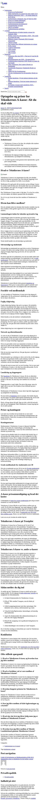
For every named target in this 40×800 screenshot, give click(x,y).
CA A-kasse (11, 51)
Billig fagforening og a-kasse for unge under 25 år (22, 13)
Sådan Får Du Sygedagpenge (16, 71)
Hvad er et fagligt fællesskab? (17, 20)
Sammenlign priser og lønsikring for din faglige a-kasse (17, 759)
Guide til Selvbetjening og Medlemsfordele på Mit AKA (17, 757)
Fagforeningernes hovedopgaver (17, 24)
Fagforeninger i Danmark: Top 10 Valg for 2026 (22, 19)
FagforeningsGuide (16, 108)
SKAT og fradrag (13, 27)
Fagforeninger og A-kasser (12, 746)
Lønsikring (7, 76)
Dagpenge (7, 54)
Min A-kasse (12, 52)
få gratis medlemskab (33, 468)
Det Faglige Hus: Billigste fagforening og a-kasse (22, 44)
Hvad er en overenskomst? (16, 22)
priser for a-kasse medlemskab (19, 500)
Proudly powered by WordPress (10, 798)
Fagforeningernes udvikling (16, 29)
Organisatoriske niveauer (15, 25)
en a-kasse (16, 113)
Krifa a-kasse (12, 46)
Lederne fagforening (14, 47)
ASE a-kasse (12, 49)
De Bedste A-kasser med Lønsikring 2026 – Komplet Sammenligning (21, 85)
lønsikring (7, 376)
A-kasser (7, 30)
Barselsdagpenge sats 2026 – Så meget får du (21, 59)
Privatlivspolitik (9, 777)
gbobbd (33, 798)
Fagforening (8, 10)
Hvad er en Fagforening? (15, 12)
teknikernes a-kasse (9, 749)
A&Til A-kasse (12, 42)
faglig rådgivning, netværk (28, 593)
